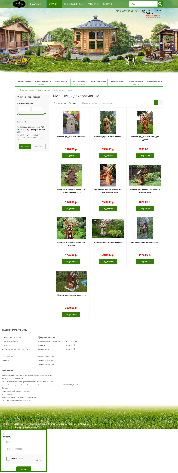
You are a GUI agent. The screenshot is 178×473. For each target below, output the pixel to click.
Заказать (23, 469)
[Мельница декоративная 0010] (71, 281)
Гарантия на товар (46, 356)
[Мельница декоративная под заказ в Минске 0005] (108, 175)
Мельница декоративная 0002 (108, 136)
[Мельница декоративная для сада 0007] (71, 228)
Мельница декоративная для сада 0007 (71, 244)
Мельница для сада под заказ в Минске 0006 (145, 191)
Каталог (52, 4)
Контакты (108, 4)
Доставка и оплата (74, 4)
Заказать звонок (153, 15)
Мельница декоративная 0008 (108, 242)
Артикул (73, 103)
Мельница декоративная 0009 (145, 242)
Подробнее (71, 155)
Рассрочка (93, 4)
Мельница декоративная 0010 (71, 295)
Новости (5, 360)
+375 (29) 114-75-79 (12, 337)
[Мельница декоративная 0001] (71, 122)
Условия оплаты (45, 360)
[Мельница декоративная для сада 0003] (145, 122)
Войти (149, 13)
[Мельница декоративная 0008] (108, 228)
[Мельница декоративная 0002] (108, 122)
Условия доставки (46, 364)
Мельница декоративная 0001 (71, 136)
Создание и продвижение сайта (27, 427)
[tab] (31, 103)
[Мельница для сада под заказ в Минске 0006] (145, 175)
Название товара (90, 103)
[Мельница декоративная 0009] (145, 228)
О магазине (35, 4)
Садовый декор (44, 90)
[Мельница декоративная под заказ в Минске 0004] (71, 175)
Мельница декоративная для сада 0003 (145, 138)
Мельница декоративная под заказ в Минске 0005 (108, 191)
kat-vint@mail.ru (11, 341)
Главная (23, 90)
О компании (7, 356)
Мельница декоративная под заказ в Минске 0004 (71, 191)
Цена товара (107, 103)
